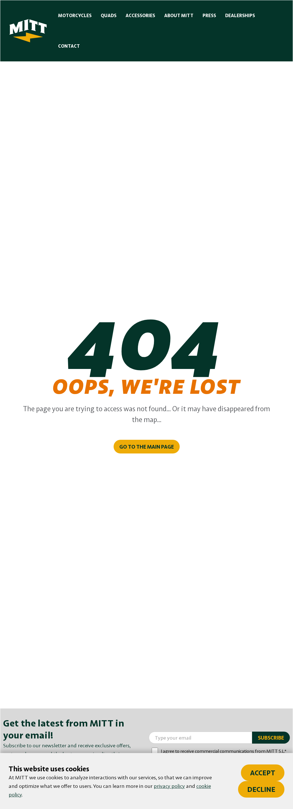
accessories (140, 15)
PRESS (209, 15)
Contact (69, 46)
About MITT (178, 15)
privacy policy (169, 785)
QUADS (108, 15)
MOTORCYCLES (75, 15)
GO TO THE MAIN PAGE (146, 446)
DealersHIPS (240, 15)
